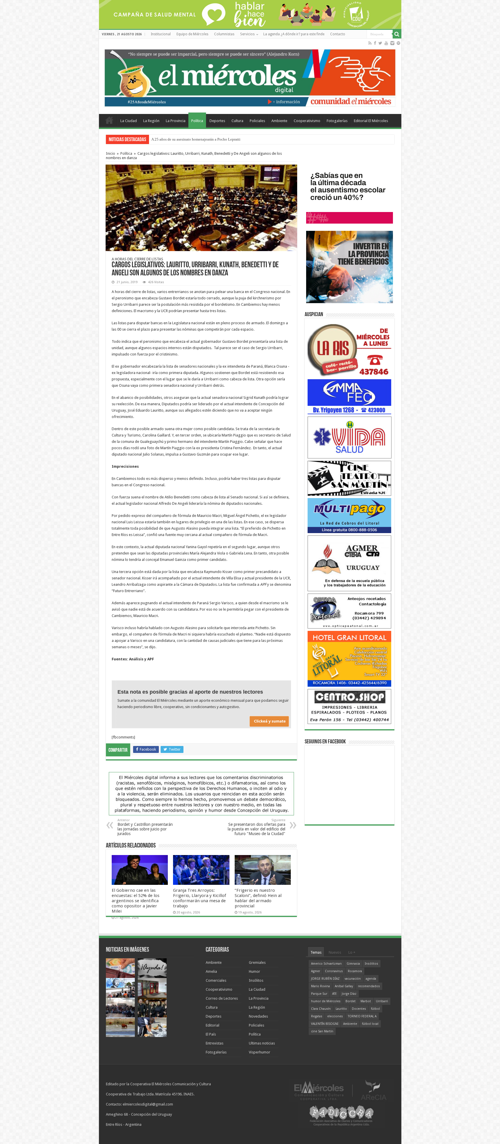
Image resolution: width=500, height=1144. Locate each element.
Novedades (258, 1016)
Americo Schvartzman (326, 964)
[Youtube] (386, 43)
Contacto (337, 34)
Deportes (217, 121)
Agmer (315, 971)
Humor (254, 971)
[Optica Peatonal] (349, 611)
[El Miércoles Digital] (250, 77)
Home (109, 120)
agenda (371, 979)
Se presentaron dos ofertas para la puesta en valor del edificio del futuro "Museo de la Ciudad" (256, 827)
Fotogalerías (337, 121)
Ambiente (279, 121)
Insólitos (256, 980)
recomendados (369, 986)
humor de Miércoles (326, 1001)
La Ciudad (128, 121)
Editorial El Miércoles (371, 121)
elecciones (335, 1016)
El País (211, 1034)
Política (197, 121)
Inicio (110, 153)
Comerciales (216, 980)
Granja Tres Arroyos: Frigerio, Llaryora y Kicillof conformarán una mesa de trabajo (199, 898)
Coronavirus (334, 971)
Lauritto (341, 1009)
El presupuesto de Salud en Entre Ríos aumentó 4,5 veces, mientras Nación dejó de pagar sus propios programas (238, 139)
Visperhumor (259, 1052)
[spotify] (398, 43)
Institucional (161, 34)
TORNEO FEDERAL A (362, 1016)
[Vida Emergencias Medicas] (349, 437)
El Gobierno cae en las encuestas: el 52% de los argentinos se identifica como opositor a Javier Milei (135, 901)
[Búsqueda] (397, 34)
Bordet (350, 1001)
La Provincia (175, 121)
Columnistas (224, 34)
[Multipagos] (349, 515)
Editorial (212, 1025)
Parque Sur (319, 994)
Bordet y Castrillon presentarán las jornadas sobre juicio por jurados (145, 827)
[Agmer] (349, 563)
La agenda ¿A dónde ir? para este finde (293, 34)
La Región (151, 121)
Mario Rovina (320, 986)
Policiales (257, 121)
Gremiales (257, 962)
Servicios (247, 34)
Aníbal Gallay (344, 986)
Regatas (316, 1016)
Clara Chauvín (321, 1009)
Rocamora (355, 971)
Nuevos (335, 952)
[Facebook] (375, 43)
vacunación (353, 979)
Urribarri (382, 1001)
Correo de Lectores (222, 998)
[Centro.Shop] (349, 706)
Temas (315, 952)
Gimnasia (353, 964)
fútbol (375, 1009)
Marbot (366, 1001)
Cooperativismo (307, 121)
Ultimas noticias (262, 1043)
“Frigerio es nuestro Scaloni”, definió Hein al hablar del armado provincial (258, 898)
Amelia (211, 971)
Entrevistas (214, 1043)
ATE (334, 994)
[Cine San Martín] (349, 478)
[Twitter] (380, 43)
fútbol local (370, 1024)
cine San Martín (322, 1031)
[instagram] (392, 43)
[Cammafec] (349, 396)
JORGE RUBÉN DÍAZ (325, 979)
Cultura (237, 121)
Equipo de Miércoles (192, 34)
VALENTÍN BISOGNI (324, 1024)
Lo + (351, 952)
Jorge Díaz (349, 994)
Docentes (359, 1009)
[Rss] (370, 43)
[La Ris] (349, 349)
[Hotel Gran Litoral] (349, 658)
